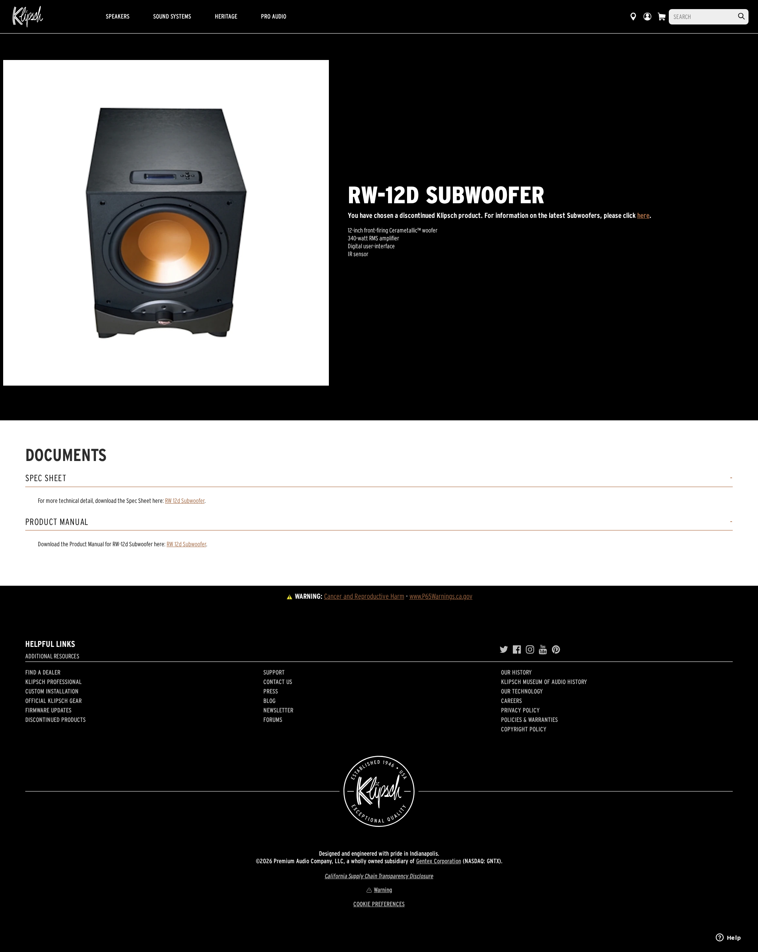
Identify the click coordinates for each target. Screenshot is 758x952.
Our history (516, 672)
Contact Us (277, 681)
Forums (272, 719)
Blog (269, 700)
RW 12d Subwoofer (185, 500)
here (643, 215)
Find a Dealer (42, 672)
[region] (166, 223)
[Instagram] (530, 650)
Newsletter (278, 710)
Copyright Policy (523, 729)
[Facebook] (517, 650)
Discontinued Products (55, 719)
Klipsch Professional (53, 681)
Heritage (226, 16)
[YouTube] (543, 650)
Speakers (117, 16)
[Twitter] (503, 650)
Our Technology (522, 691)
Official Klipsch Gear (53, 700)
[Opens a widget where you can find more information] (728, 938)
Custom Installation (52, 691)
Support (274, 672)
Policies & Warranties (529, 719)
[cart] (662, 16)
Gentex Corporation (438, 860)
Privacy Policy (520, 710)
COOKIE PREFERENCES (379, 903)
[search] (741, 16)
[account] (647, 16)
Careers (511, 700)
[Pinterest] (556, 650)
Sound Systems (172, 16)
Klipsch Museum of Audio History (544, 681)
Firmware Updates (48, 710)
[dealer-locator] (633, 16)
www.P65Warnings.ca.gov (441, 596)
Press (270, 691)
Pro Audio (273, 16)
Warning (383, 889)
